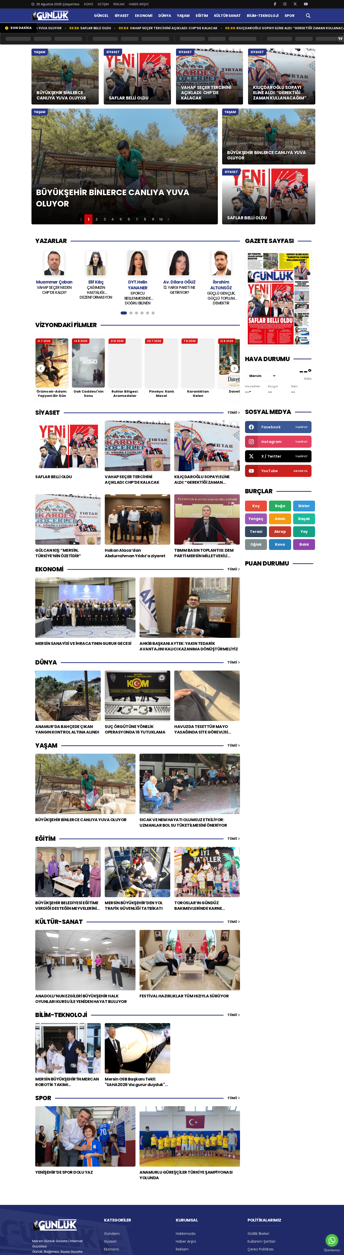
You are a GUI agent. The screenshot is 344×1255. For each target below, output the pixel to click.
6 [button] (129, 219)
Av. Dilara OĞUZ (137, 282)
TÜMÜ (232, 412)
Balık (304, 544)
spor (43, 1098)
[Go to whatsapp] (332, 1240)
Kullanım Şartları (262, 1241)
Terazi (256, 531)
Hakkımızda (185, 1233)
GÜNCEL (101, 15)
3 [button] (105, 219)
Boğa (280, 505)
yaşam (46, 745)
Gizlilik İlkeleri (258, 1233)
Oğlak (256, 544)
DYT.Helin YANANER (96, 285)
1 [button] (88, 219)
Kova (280, 544)
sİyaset (47, 412)
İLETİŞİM (103, 4)
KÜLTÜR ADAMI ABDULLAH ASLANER (221, 296)
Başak (304, 518)
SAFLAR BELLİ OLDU (53, 28)
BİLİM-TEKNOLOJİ (263, 15)
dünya (46, 662)
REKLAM (118, 4)
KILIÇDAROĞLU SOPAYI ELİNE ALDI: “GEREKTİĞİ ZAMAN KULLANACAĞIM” (252, 28)
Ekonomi (111, 1249)
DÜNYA (164, 15)
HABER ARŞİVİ (139, 4)
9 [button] (153, 219)
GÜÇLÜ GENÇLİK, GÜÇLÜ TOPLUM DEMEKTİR (179, 298)
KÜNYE (88, 4)
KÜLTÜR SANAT (227, 15)
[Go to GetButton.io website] (332, 1249)
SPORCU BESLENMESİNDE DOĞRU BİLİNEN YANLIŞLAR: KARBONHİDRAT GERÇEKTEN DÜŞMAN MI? (96, 298)
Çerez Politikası (260, 1249)
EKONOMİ (143, 15)
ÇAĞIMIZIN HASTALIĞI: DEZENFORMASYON (54, 292)
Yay (304, 531)
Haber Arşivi (186, 1241)
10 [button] (161, 219)
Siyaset (110, 1241)
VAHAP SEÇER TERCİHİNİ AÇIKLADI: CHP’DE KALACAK (131, 28)
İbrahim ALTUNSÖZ (179, 285)
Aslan (280, 518)
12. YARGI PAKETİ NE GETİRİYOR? (138, 290)
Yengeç (256, 518)
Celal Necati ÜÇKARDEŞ (221, 285)
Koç (256, 505)
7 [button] (137, 219)
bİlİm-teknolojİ (61, 1015)
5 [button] (121, 219)
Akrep (280, 531)
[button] (81, 219)
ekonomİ (49, 569)
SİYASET (122, 15)
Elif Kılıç (54, 282)
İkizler (304, 505)
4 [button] (112, 219)
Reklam (182, 1249)
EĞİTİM (202, 15)
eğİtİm (45, 838)
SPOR (289, 15)
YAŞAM (183, 15)
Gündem (112, 1233)
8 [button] (145, 219)
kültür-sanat (59, 922)
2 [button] (96, 219)
